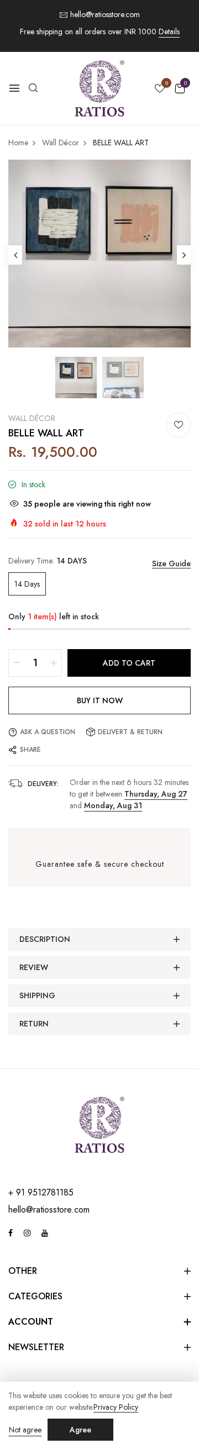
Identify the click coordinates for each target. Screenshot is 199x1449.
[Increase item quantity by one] (53, 663)
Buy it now (100, 700)
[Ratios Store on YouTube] (44, 1233)
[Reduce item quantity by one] (16, 663)
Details (169, 31)
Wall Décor (31, 418)
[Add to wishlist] (178, 425)
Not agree (25, 1429)
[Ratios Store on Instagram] (27, 1233)
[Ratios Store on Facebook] (10, 1233)
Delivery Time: (47, 560)
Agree (80, 1429)
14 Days (27, 583)
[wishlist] (160, 89)
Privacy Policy (115, 1407)
